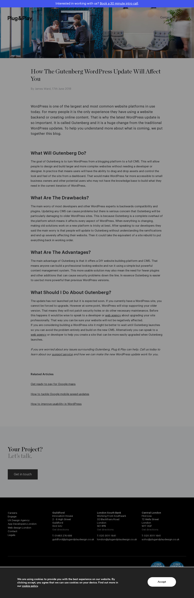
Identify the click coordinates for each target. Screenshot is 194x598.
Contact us (167, 17)
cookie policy (30, 586)
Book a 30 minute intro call (119, 3)
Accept (162, 582)
